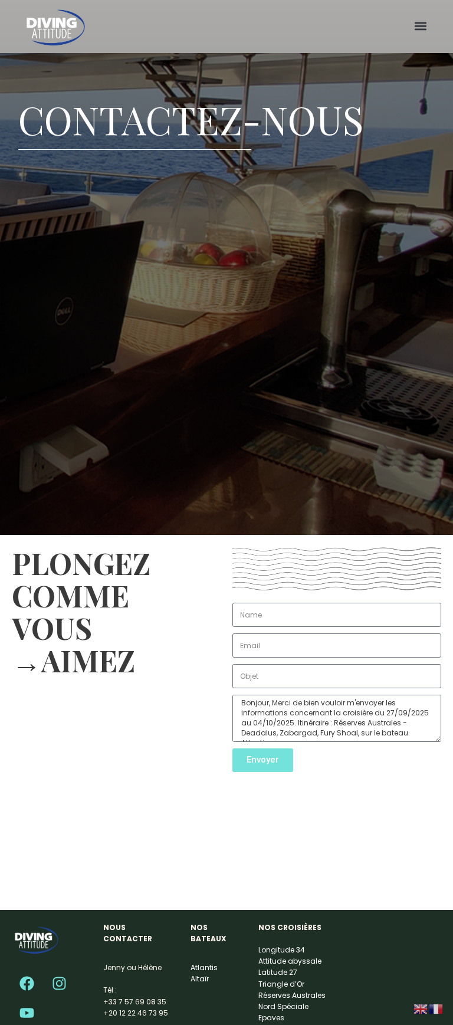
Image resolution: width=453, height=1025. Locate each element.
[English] (421, 1008)
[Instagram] (59, 983)
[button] (421, 26)
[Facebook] (26, 983)
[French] (436, 1008)
